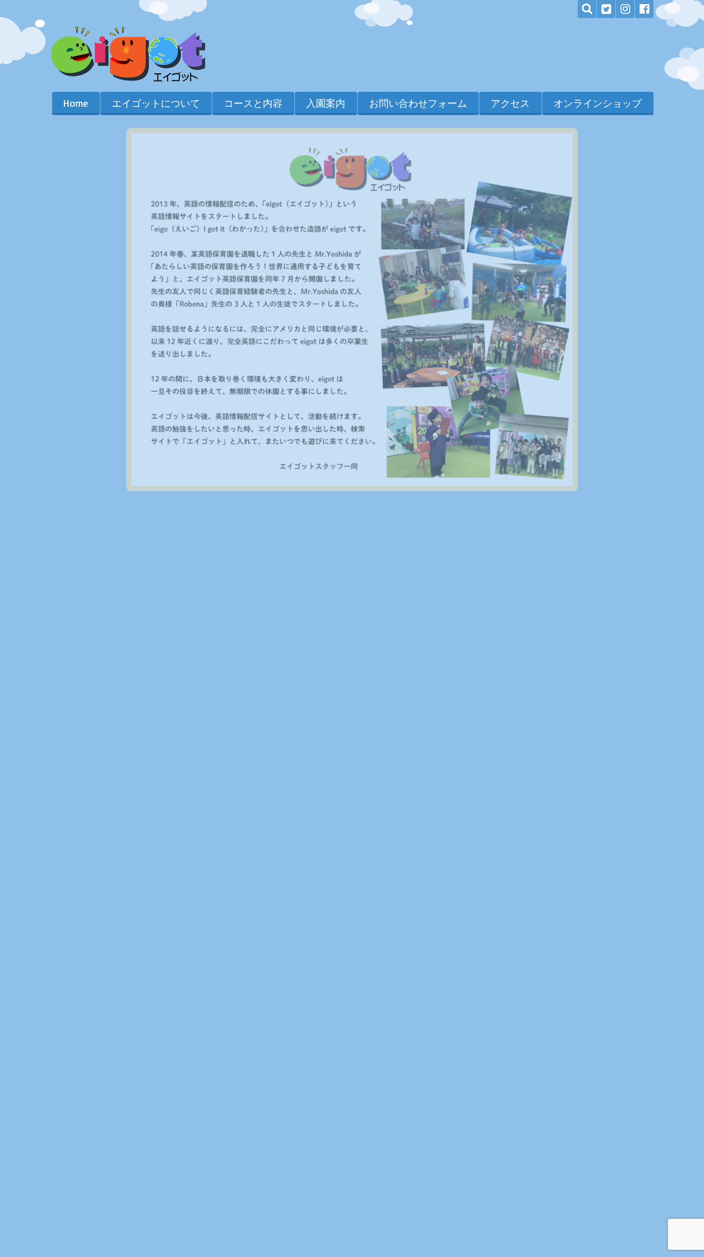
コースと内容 (253, 103)
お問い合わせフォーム (418, 103)
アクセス (510, 103)
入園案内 (325, 103)
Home (75, 103)
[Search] (587, 9)
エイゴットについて (156, 103)
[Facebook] (644, 9)
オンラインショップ (598, 103)
